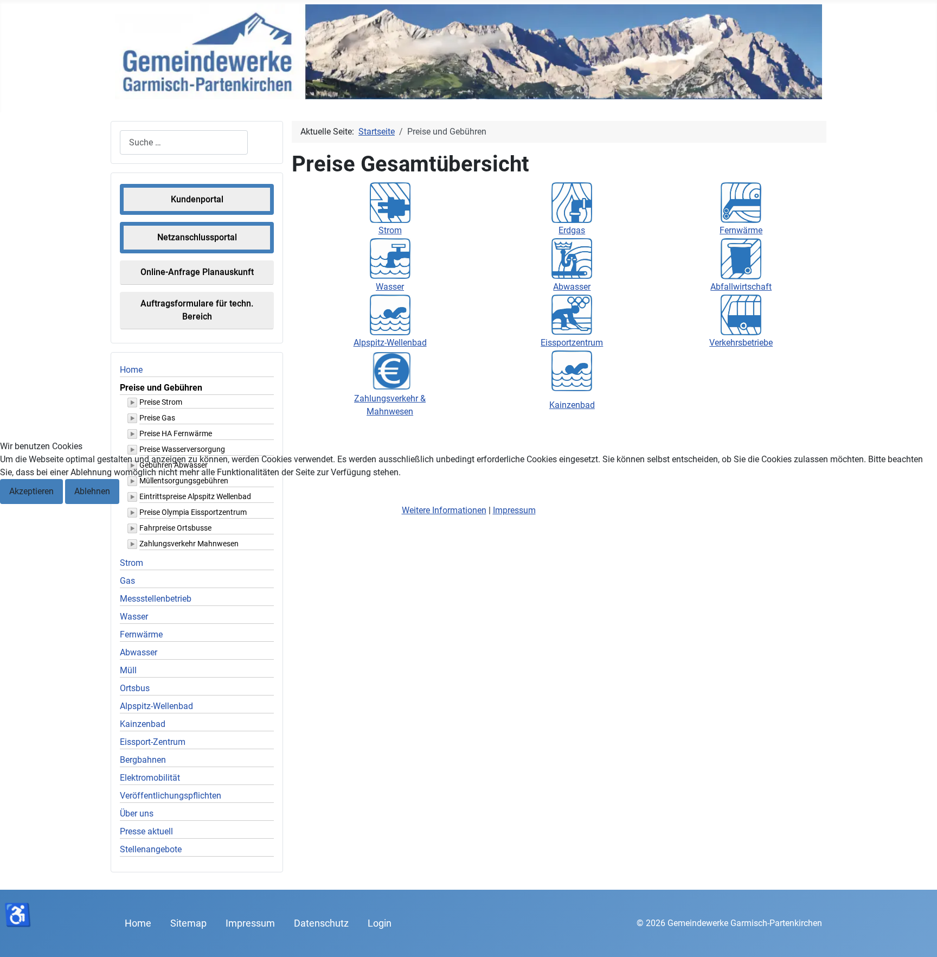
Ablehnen (92, 491)
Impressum (514, 510)
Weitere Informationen (444, 510)
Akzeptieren (31, 491)
